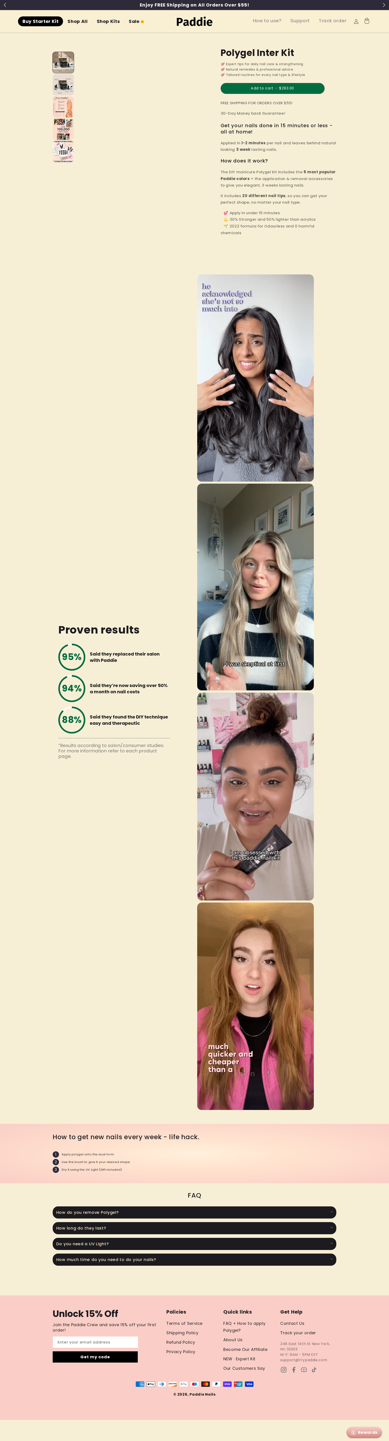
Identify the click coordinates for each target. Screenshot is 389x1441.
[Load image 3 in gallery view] (63, 107)
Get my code (95, 1357)
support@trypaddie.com (303, 1360)
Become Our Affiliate (245, 1349)
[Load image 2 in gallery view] (63, 84)
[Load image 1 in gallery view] (63, 62)
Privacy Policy (180, 1351)
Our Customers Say (244, 1368)
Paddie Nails (203, 1394)
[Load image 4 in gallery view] (63, 129)
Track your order (298, 1333)
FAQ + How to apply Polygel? (244, 1327)
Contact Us (292, 1323)
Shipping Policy (182, 1333)
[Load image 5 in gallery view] (63, 151)
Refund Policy (180, 1342)
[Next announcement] (384, 4)
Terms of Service (184, 1323)
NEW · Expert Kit (239, 1359)
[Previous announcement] (5, 4)
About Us (233, 1340)
